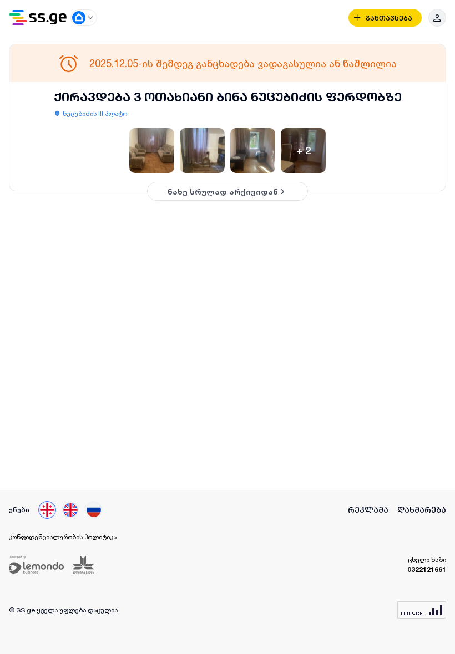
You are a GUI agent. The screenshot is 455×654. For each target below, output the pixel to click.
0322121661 (426, 569)
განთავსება (389, 18)
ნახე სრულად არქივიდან (223, 191)
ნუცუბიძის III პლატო (95, 113)
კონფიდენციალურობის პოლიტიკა (63, 537)
